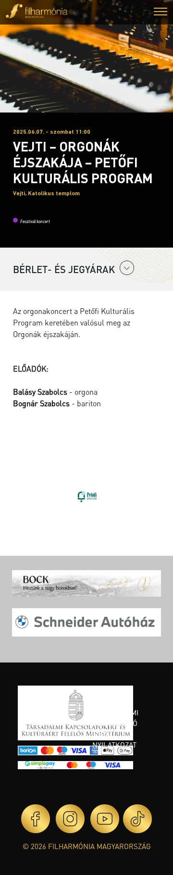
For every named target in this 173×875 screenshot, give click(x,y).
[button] (160, 13)
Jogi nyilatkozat (114, 739)
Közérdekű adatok (113, 696)
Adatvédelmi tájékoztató (115, 718)
